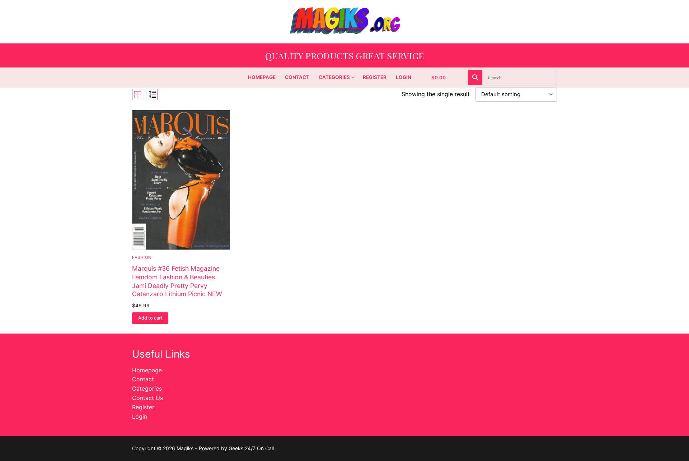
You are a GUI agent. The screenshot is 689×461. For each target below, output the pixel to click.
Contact (143, 379)
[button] (150, 318)
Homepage (147, 370)
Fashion (142, 257)
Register (143, 407)
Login (139, 416)
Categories (147, 388)
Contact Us (147, 397)
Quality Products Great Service (344, 55)
